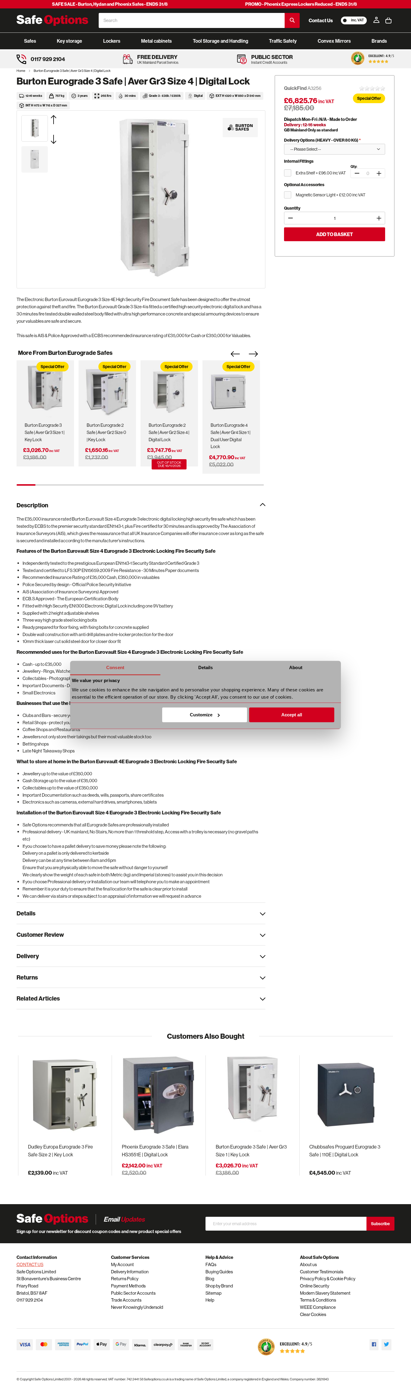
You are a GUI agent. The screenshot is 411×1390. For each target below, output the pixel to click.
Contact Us (321, 20)
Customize (201, 714)
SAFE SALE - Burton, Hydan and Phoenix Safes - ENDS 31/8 (110, 4)
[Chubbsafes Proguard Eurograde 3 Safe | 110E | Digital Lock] (346, 1095)
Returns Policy (124, 1278)
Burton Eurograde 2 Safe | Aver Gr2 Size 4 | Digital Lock (169, 432)
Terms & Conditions (318, 1300)
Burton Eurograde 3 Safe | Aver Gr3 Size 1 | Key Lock (44, 432)
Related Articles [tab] (38, 998)
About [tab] (295, 667)
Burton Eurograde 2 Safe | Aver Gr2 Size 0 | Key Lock (106, 432)
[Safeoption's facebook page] (374, 1345)
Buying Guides (219, 1272)
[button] (61, 119)
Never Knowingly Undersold (137, 1307)
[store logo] (52, 20)
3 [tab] (63, 485)
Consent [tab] (115, 667)
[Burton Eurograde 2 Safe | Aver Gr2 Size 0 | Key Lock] (107, 390)
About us (308, 1264)
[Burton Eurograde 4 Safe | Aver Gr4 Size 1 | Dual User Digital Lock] (231, 390)
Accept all (291, 714)
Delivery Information (130, 1272)
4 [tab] (82, 485)
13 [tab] (254, 485)
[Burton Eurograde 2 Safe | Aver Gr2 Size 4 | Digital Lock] (169, 390)
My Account (122, 1264)
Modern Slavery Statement (325, 1293)
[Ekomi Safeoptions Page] (285, 1357)
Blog (210, 1278)
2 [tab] (45, 485)
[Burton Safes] (240, 127)
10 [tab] (197, 485)
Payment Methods (128, 1286)
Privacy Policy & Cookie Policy (327, 1278)
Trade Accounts (126, 1300)
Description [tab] (32, 505)
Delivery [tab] (28, 956)
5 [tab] (102, 485)
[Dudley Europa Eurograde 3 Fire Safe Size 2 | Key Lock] (65, 1095)
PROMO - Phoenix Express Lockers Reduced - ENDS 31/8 (301, 4)
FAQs (211, 1264)
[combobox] (192, 20)
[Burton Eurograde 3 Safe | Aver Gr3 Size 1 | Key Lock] (45, 390)
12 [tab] (235, 485)
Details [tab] (205, 667)
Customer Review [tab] (40, 934)
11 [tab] (216, 485)
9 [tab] (178, 485)
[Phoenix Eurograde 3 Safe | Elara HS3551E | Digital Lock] (159, 1095)
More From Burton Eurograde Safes (65, 352)
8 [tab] (159, 485)
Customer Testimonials (321, 1272)
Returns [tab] (27, 977)
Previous (240, 355)
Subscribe (380, 1223)
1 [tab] (26, 485)
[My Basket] (388, 20)
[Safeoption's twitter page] (386, 1345)
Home (21, 71)
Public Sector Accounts (133, 1293)
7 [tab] (140, 485)
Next (258, 355)
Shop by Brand (219, 1286)
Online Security (314, 1286)
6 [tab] (121, 485)
